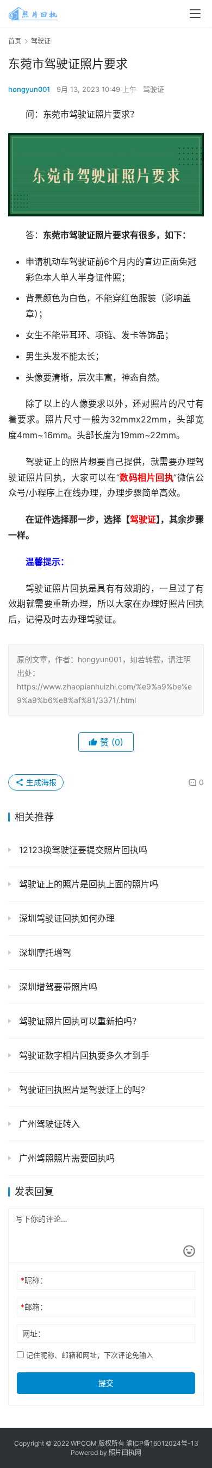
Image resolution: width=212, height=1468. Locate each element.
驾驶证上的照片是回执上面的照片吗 (87, 884)
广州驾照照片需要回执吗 (65, 1158)
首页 (14, 41)
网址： (33, 1333)
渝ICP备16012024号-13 (162, 1443)
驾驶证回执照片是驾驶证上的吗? (80, 1089)
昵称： (34, 1280)
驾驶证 (153, 89)
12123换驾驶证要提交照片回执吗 (81, 849)
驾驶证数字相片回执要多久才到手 (82, 1055)
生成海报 (40, 782)
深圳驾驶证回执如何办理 (65, 918)
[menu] (195, 13)
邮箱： (34, 1306)
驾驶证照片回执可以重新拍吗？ (78, 1021)
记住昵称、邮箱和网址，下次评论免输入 (88, 1355)
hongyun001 (29, 89)
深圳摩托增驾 (43, 952)
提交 (106, 1383)
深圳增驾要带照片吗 (56, 986)
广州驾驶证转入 (48, 1123)
